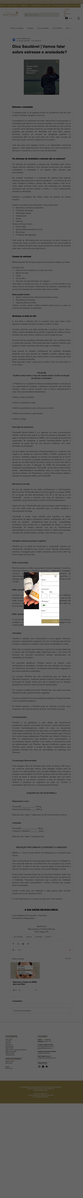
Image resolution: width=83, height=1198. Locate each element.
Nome (43, 580)
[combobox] (55, 596)
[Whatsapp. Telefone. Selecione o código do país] (45, 605)
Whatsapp (45, 601)
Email (43, 611)
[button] (55, 576)
